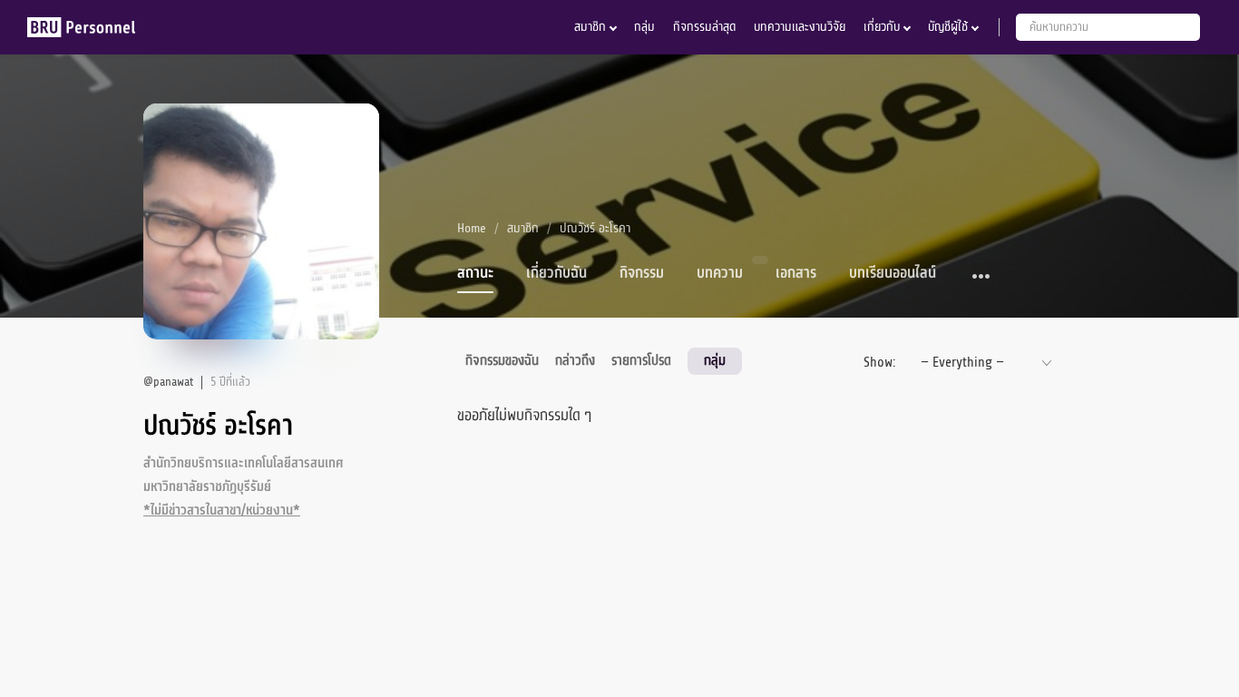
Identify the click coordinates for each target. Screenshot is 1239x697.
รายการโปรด (641, 360)
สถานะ (475, 273)
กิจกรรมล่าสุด (704, 26)
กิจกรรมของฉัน (502, 360)
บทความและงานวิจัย (799, 26)
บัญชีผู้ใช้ (948, 26)
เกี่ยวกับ (881, 26)
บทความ (720, 273)
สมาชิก (590, 26)
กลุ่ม (644, 26)
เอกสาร (796, 273)
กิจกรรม (642, 273)
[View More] (982, 277)
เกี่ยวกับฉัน (556, 273)
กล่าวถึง (575, 360)
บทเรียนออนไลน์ (892, 273)
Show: (879, 362)
